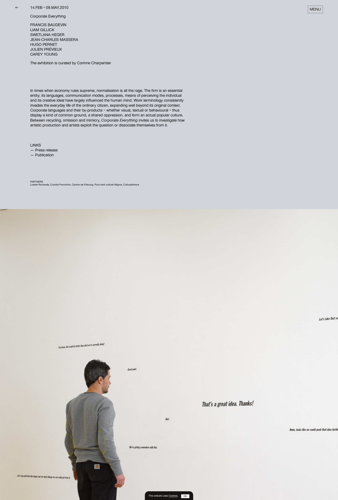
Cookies (173, 496)
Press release (46, 150)
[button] (185, 496)
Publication (44, 155)
